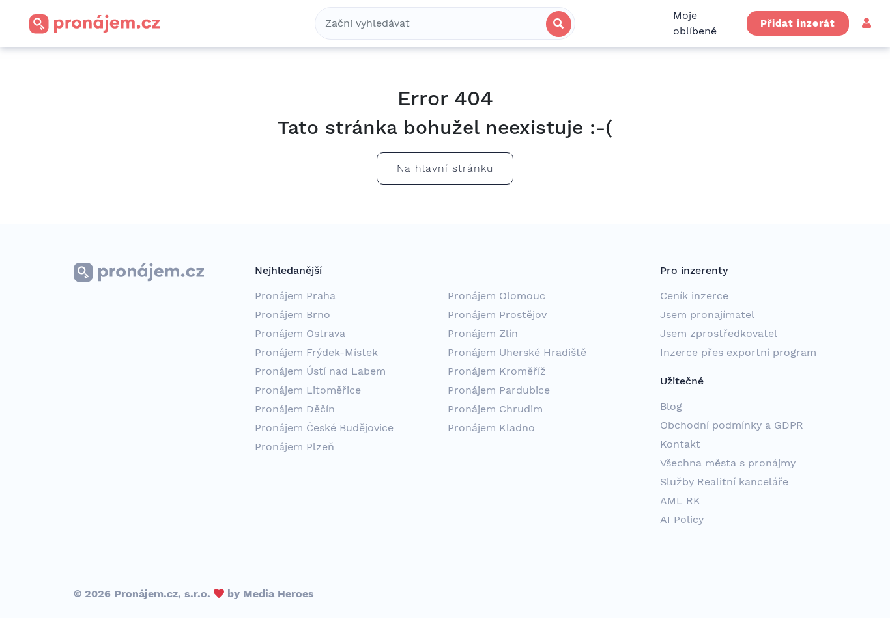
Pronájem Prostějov (497, 314)
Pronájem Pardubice (499, 390)
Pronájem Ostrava (300, 333)
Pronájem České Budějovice (324, 428)
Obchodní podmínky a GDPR (731, 425)
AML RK (680, 500)
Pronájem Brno (292, 314)
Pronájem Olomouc (496, 295)
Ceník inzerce (694, 295)
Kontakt (680, 444)
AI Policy (682, 519)
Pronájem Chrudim (495, 409)
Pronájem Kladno (491, 428)
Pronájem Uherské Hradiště (517, 352)
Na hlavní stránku (445, 168)
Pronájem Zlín (483, 333)
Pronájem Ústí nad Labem (320, 371)
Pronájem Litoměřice (308, 390)
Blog (671, 406)
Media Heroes (278, 593)
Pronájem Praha (295, 295)
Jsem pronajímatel (707, 314)
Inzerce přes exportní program (738, 352)
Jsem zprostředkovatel (718, 333)
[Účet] (866, 23)
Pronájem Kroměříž (497, 371)
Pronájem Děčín (295, 409)
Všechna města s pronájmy (728, 463)
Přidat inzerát (797, 23)
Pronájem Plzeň (294, 446)
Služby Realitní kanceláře (724, 482)
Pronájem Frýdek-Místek (316, 352)
